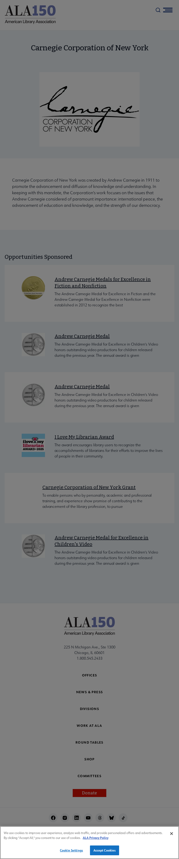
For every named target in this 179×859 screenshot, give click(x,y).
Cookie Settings (71, 850)
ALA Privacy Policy (95, 838)
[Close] (171, 833)
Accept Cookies (104, 850)
